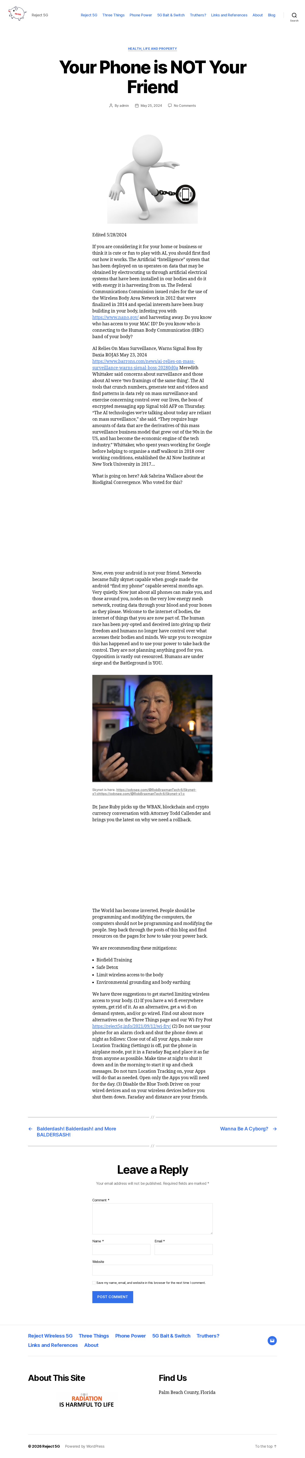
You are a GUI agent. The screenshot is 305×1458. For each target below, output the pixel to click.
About (258, 15)
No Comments (185, 105)
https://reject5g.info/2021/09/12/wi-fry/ (131, 1026)
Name (98, 1241)
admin (124, 105)
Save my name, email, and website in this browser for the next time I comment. (151, 1283)
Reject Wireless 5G (50, 1336)
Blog (271, 15)
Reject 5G (89, 15)
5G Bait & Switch (171, 15)
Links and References (229, 15)
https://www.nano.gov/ (115, 317)
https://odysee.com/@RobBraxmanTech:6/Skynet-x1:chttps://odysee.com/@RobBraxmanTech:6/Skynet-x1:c (144, 792)
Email (160, 1241)
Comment (101, 1200)
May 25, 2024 (151, 105)
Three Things (113, 15)
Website (98, 1262)
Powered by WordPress (85, 1446)
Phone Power (141, 15)
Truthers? (198, 15)
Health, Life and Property (152, 49)
